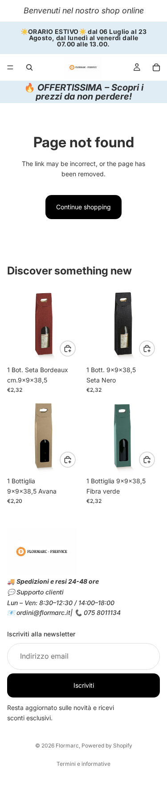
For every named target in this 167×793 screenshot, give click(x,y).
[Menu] (10, 67)
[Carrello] (156, 67)
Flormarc (67, 745)
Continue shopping (83, 207)
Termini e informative (83, 763)
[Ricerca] (29, 67)
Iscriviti (83, 685)
